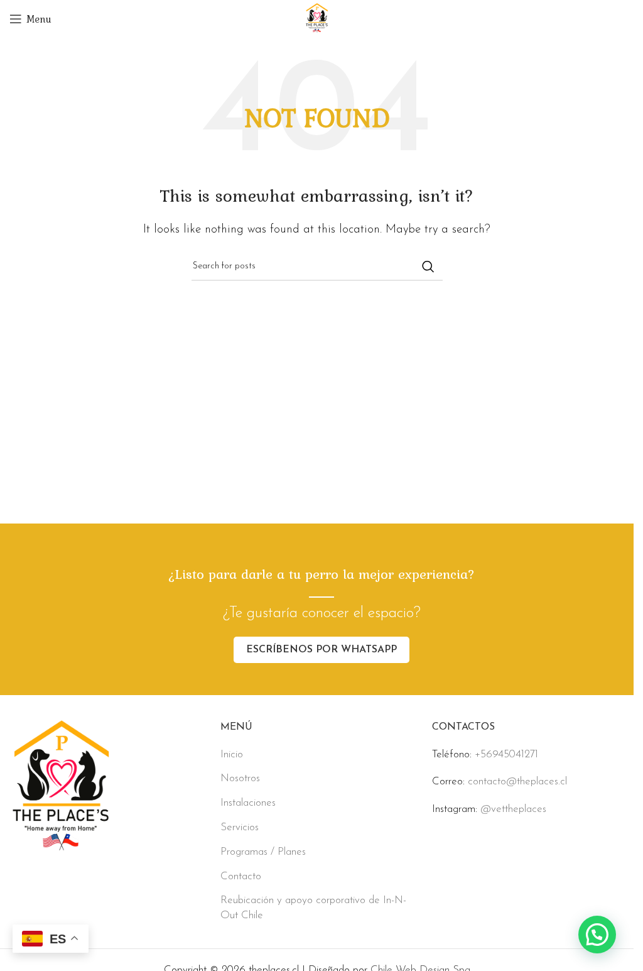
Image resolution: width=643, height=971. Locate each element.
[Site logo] (316, 18)
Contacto (240, 876)
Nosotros (240, 778)
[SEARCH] (428, 266)
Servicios (239, 827)
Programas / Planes (263, 852)
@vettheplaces (513, 809)
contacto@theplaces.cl (517, 781)
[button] (597, 934)
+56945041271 (506, 754)
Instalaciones (248, 803)
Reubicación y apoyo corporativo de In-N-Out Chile (313, 908)
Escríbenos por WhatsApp (321, 650)
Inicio (231, 754)
